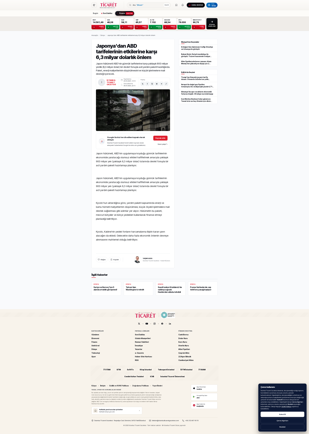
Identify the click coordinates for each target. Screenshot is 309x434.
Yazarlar (138, 349)
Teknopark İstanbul (166, 370)
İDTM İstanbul (186, 370)
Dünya (102, 35)
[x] (139, 324)
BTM (119, 370)
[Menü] (94, 5)
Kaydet (116, 260)
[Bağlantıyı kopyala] (166, 84)
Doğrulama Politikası (140, 386)
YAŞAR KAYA (147, 258)
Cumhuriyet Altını (185, 360)
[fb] (162, 324)
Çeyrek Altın (183, 353)
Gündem (95, 334)
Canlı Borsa (183, 334)
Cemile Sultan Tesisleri (134, 376)
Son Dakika (140, 334)
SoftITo (130, 370)
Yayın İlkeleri (157, 386)
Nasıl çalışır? (163, 144)
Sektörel (95, 345)
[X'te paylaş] (143, 84)
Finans (94, 342)
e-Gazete (139, 353)
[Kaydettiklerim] (176, 5)
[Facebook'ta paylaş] (147, 84)
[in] (170, 324)
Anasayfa (94, 35)
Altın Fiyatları (184, 349)
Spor (93, 356)
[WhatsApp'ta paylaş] (152, 84)
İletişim (102, 386)
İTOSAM (202, 370)
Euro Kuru (182, 342)
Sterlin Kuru (183, 345)
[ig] (154, 324)
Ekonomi (95, 338)
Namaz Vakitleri (142, 342)
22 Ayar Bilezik (184, 356)
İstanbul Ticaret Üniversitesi (172, 376)
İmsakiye (139, 345)
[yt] (147, 324)
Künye (94, 386)
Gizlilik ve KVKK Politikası (119, 386)
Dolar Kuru (183, 338)
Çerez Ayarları (282, 421)
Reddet (282, 427)
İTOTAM (106, 370)
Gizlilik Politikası (286, 406)
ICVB (152, 376)
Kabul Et (282, 414)
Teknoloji (95, 353)
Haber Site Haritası (143, 356)
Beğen (103, 260)
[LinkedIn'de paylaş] (157, 84)
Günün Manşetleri (143, 338)
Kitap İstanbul (145, 370)
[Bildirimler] (182, 5)
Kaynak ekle (160, 138)
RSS (136, 360)
